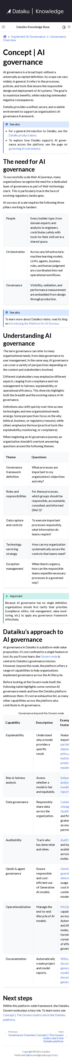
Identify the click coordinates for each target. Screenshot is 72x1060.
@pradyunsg (43, 1055)
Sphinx (29, 1055)
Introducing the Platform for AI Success (34, 323)
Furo (55, 1055)
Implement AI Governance (28, 36)
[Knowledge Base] (36, 11)
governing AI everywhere (24, 148)
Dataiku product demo (22, 135)
